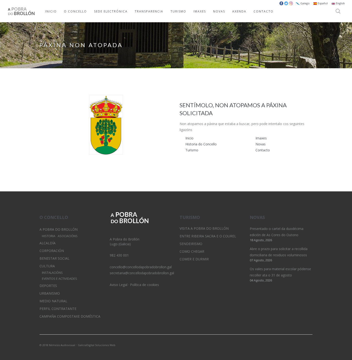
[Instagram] (300, 344)
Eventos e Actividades (59, 279)
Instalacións (52, 273)
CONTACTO (263, 11)
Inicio (189, 138)
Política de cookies (144, 284)
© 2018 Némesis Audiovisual (57, 345)
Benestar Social (54, 258)
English (340, 3)
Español (322, 3)
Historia (48, 236)
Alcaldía (48, 243)
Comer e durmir (194, 259)
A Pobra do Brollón (59, 229)
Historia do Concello (201, 144)
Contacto (262, 150)
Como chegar (192, 251)
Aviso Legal (118, 284)
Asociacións (68, 236)
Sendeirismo (191, 243)
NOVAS (219, 11)
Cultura (47, 266)
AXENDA (239, 11)
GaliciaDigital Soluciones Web (96, 345)
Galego (305, 3)
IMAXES (199, 11)
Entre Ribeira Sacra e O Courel (208, 236)
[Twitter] (292, 344)
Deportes (48, 285)
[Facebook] (308, 344)
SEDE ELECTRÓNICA (111, 11)
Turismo (191, 150)
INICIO (51, 11)
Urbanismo (50, 293)
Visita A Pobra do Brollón (204, 228)
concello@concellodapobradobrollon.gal (141, 267)
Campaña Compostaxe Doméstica (70, 316)
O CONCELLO (75, 11)
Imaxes (261, 138)
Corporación (52, 250)
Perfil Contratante (58, 308)
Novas (260, 144)
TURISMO (178, 11)
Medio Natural (53, 301)
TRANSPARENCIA (149, 11)
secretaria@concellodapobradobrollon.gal (142, 273)
